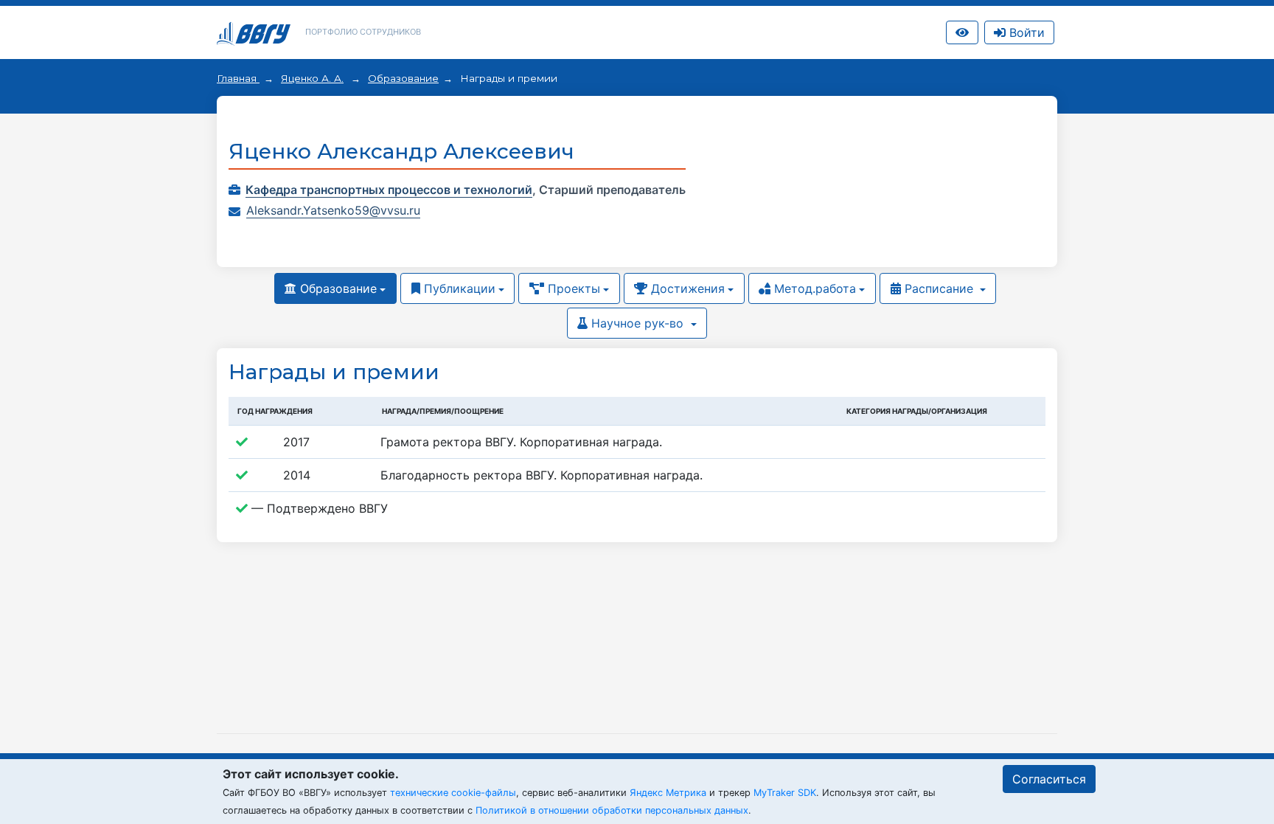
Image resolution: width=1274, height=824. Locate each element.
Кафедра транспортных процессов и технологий (389, 189)
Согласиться (1049, 779)
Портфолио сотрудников (363, 32)
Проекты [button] (572, 288)
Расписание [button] (939, 288)
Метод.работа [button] (813, 288)
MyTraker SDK (784, 792)
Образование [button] (336, 288)
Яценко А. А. (312, 78)
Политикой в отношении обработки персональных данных (612, 810)
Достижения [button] (686, 288)
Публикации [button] (457, 288)
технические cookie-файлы (453, 792)
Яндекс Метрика (668, 792)
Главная (238, 78)
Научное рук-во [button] (637, 323)
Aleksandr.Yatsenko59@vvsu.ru (333, 210)
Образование (403, 78)
